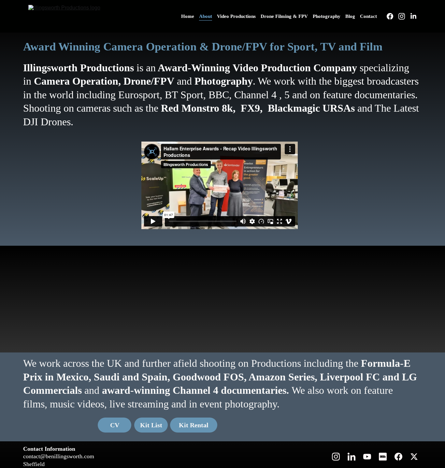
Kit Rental (193, 425)
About (205, 16)
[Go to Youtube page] (367, 457)
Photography (326, 16)
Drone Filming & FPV (284, 16)
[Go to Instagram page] (404, 16)
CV (114, 425)
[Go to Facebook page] (392, 16)
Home (187, 16)
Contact (368, 16)
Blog (350, 16)
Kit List (151, 425)
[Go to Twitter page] (414, 457)
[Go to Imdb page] (383, 457)
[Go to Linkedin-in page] (413, 16)
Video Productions (236, 16)
